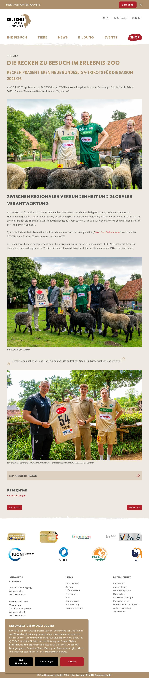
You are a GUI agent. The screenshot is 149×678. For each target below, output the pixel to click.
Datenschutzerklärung (56, 651)
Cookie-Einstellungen (123, 597)
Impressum (118, 583)
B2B (68, 597)
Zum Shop (127, 4)
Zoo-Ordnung (120, 587)
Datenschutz (119, 594)
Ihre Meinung (72, 604)
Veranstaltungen (16, 495)
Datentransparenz (122, 590)
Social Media (119, 611)
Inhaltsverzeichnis (74, 608)
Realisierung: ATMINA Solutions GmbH (92, 675)
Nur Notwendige (21, 661)
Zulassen (72, 661)
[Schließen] (141, 5)
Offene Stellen (73, 590)
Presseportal (72, 594)
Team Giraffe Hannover (107, 232)
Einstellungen (46, 661)
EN (107, 18)
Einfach (138, 18)
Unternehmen (72, 583)
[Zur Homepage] (19, 21)
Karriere (69, 587)
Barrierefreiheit (73, 601)
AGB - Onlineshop (122, 608)
